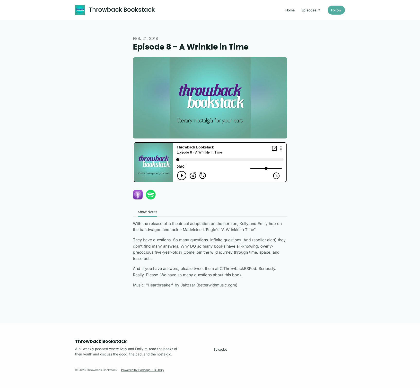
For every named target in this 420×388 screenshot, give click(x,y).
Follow (336, 10)
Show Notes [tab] (147, 212)
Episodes (309, 10)
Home (290, 10)
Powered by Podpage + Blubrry (142, 370)
